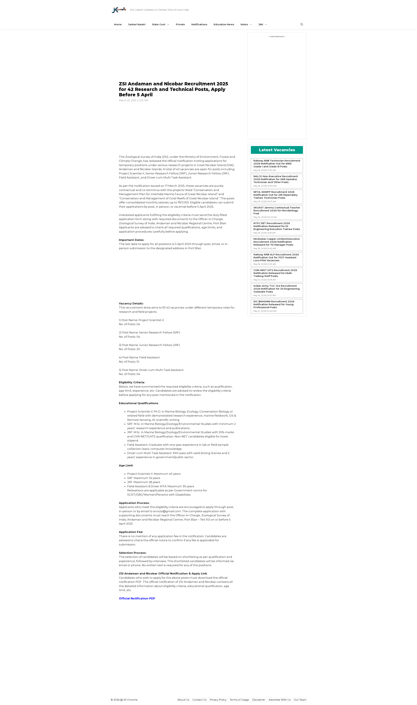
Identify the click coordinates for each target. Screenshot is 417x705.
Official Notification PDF (137, 598)
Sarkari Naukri (136, 24)
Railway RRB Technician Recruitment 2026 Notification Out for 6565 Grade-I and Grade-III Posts (276, 163)
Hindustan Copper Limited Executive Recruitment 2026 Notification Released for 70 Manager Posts (276, 241)
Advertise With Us (280, 699)
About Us (183, 699)
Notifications (199, 24)
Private (180, 24)
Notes (244, 24)
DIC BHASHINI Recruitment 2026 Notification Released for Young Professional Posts (273, 304)
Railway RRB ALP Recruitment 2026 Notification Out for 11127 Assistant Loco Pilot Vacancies (276, 257)
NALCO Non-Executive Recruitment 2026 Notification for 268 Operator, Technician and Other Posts (275, 179)
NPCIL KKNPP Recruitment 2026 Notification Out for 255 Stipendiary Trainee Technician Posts (275, 195)
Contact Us (199, 699)
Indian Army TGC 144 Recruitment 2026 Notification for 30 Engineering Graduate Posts (276, 288)
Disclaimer (258, 699)
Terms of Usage (239, 699)
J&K (261, 24)
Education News (224, 24)
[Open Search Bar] (301, 24)
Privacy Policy (218, 699)
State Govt (158, 24)
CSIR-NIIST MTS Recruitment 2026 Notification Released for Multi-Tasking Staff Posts (275, 273)
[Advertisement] (177, 55)
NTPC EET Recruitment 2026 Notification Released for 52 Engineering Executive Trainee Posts (276, 226)
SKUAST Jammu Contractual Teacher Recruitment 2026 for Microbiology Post (276, 210)
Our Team (300, 699)
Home (118, 24)
